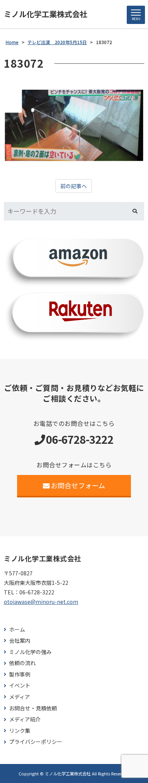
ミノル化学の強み (30, 652)
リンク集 (19, 730)
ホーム (17, 629)
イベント (19, 685)
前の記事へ (73, 186)
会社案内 (19, 640)
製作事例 (19, 674)
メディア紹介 (25, 719)
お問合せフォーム (78, 485)
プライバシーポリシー (35, 741)
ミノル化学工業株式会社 (45, 14)
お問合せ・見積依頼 (33, 708)
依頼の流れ (22, 663)
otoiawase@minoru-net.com (41, 601)
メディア (19, 696)
